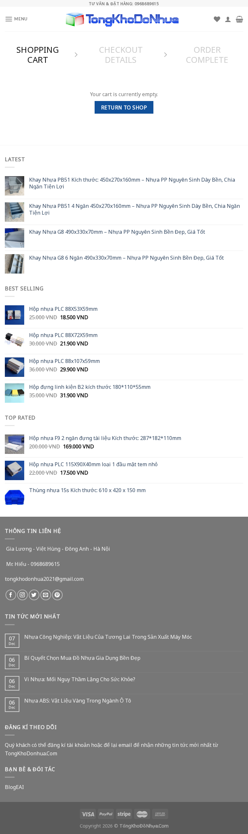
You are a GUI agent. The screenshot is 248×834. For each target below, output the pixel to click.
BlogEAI (14, 787)
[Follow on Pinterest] (57, 595)
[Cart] (239, 19)
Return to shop (124, 107)
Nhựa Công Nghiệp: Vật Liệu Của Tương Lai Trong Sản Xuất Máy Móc (108, 637)
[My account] (228, 19)
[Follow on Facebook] (10, 595)
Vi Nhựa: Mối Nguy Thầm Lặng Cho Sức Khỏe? (79, 679)
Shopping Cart (37, 54)
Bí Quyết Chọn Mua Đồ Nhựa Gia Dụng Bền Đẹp (82, 658)
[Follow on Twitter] (34, 595)
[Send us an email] (45, 595)
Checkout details (121, 54)
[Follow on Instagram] (22, 595)
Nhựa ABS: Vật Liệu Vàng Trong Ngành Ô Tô (77, 700)
